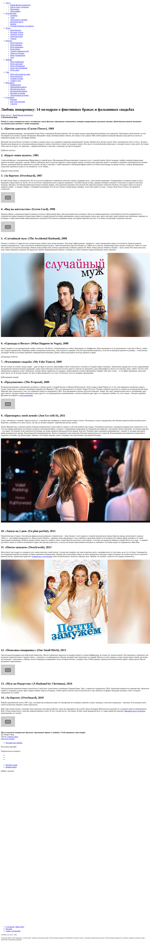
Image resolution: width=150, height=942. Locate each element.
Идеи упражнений (17, 55)
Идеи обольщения (17, 66)
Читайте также (11, 765)
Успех (8, 28)
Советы (13, 39)
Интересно (10, 83)
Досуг (8, 3)
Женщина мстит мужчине (134, 711)
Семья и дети (15, 81)
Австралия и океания (18, 20)
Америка (13, 15)
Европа (13, 24)
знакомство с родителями (42, 556)
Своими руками (16, 79)
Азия (12, 18)
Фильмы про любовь (14, 743)
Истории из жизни (17, 93)
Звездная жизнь (16, 36)
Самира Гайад (12, 737)
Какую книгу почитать (19, 7)
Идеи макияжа (16, 45)
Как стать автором (17, 102)
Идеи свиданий (16, 64)
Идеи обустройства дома (20, 74)
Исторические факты (18, 91)
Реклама (13, 100)
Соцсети (13, 104)
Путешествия (11, 13)
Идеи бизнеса (15, 30)
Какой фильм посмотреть (20, 5)
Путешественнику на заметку (22, 26)
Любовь (9, 60)
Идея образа (15, 49)
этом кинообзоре (26, 395)
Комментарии (11, 767)
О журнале (10, 97)
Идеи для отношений (18, 68)
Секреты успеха (16, 34)
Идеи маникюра (16, 47)
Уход (12, 57)
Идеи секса (14, 70)
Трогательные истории (19, 95)
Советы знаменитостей (19, 51)
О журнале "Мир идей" (15, 927)
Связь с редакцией (13, 931)
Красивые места (16, 22)
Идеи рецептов (16, 76)
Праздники (14, 9)
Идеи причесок (16, 43)
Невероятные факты (18, 87)
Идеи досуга (6, 115)
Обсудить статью (8, 739)
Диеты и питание (17, 53)
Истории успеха (16, 32)
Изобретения (15, 85)
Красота (9, 41)
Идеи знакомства (17, 62)
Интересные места (17, 89)
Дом (7, 72)
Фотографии (15, 11)
